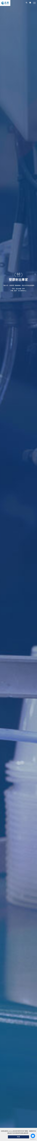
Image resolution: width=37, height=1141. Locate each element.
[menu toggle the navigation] (34, 3)
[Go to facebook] (33, 1136)
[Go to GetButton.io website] (33, 1139)
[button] (26, 3)
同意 (18, 1137)
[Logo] (5, 3)
